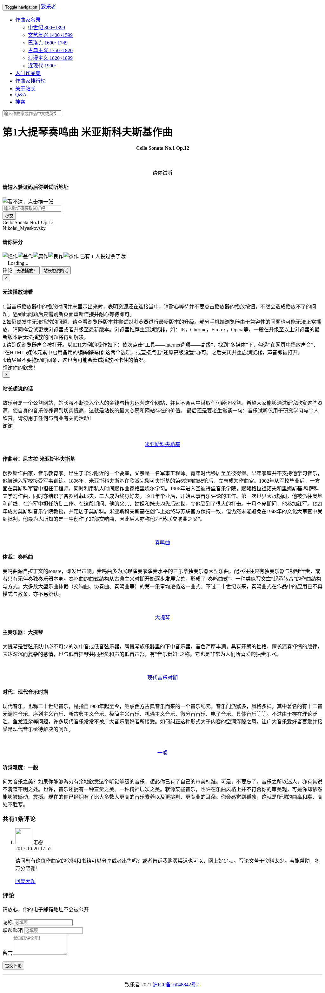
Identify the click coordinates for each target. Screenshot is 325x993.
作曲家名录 (28, 20)
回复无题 (25, 881)
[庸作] (40, 256)
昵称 (8, 922)
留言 (8, 953)
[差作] (25, 256)
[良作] (55, 256)
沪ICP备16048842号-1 (176, 984)
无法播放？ (27, 270)
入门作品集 (28, 73)
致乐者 (48, 7)
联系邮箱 (13, 930)
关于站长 (25, 88)
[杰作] (71, 256)
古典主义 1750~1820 (50, 50)
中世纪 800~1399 (46, 27)
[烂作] (10, 256)
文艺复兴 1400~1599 (50, 35)
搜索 (20, 102)
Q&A (21, 94)
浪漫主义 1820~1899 (50, 58)
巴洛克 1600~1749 (48, 42)
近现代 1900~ (42, 65)
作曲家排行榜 (30, 81)
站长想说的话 (55, 270)
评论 (8, 270)
